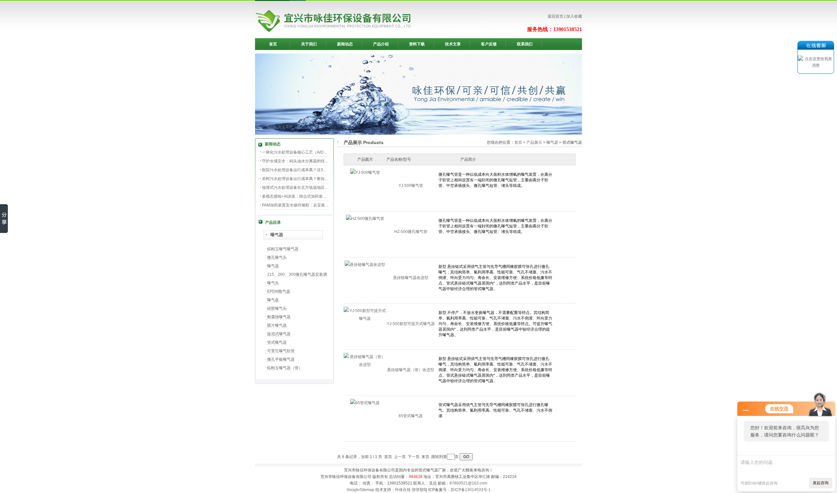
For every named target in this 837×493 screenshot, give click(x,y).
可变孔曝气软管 (281, 351)
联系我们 (525, 44)
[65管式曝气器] (365, 403)
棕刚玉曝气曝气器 (283, 249)
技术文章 (453, 44)
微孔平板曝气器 (281, 359)
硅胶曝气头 (277, 308)
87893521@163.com (468, 483)
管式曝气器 (277, 342)
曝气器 (276, 234)
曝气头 (273, 283)
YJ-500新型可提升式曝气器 (411, 323)
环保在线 (403, 489)
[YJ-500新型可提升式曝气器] (365, 318)
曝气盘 (273, 300)
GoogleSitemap (360, 489)
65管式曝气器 (411, 416)
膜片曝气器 (277, 325)
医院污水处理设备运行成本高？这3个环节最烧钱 (304, 170)
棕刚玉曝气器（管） (284, 368)
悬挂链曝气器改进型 (410, 277)
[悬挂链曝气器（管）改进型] (365, 364)
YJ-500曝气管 (411, 185)
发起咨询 (820, 483)
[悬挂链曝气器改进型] (365, 264)
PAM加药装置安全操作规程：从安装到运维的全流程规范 (311, 205)
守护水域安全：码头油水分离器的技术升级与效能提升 (309, 161)
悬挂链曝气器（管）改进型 (410, 370)
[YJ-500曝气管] (365, 172)
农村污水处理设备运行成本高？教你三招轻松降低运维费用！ (315, 178)
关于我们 (309, 44)
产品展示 (534, 142)
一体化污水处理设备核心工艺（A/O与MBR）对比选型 (309, 152)
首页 (273, 44)
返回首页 (555, 16)
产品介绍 (381, 44)
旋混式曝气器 (279, 334)
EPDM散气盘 (278, 291)
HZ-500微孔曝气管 (410, 231)
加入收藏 (574, 16)
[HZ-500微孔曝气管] (365, 218)
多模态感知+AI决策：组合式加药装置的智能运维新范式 (310, 196)
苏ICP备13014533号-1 (471, 489)
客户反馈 (489, 44)
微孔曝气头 (277, 257)
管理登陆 (419, 489)
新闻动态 (345, 44)
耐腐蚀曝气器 (279, 317)
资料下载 (417, 44)
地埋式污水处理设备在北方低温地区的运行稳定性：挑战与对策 (317, 187)
